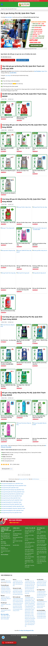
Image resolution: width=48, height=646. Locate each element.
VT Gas (9, 591)
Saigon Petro (44, 71)
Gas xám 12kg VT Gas (28, 590)
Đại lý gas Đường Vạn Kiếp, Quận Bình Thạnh (11, 498)
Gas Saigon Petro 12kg (28, 585)
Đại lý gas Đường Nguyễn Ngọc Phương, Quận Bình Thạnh (13, 485)
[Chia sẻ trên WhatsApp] (19, 475)
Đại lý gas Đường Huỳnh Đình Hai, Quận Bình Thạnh (12, 493)
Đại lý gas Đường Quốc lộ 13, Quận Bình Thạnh (11, 502)
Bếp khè (8, 617)
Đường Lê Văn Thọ (16, 610)
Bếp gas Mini (5, 600)
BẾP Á (2, 615)
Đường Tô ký (17, 606)
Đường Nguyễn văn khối (18, 609)
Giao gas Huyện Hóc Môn (19, 594)
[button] (2, 4)
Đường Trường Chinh (16, 598)
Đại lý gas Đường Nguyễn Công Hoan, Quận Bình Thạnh (13, 508)
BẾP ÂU (5, 615)
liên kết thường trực (35, 479)
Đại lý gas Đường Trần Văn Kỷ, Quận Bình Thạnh (11, 495)
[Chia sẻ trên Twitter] (23, 475)
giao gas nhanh (21, 48)
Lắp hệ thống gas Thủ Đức (29, 597)
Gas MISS (6, 591)
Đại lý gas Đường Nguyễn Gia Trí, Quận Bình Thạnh (12, 483)
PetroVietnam (3, 588)
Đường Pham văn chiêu (19, 601)
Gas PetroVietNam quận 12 (41, 613)
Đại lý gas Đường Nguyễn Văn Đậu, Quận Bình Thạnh (12, 506)
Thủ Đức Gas (3, 592)
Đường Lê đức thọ (16, 603)
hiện (11, 468)
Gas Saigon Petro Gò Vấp (41, 594)
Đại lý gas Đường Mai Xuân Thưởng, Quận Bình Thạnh (12, 491)
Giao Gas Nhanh (4, 554)
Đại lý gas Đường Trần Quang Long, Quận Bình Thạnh (12, 489)
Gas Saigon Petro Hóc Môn (41, 591)
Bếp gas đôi (7, 597)
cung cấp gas (8, 75)
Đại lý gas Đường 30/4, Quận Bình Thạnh (9, 487)
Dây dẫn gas (3, 604)
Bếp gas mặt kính (4, 598)
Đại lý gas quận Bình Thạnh (11, 8)
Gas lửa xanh (14, 48)
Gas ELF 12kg (8, 592)
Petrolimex (7, 586)
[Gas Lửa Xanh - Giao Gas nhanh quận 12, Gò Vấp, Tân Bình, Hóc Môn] (24, 4)
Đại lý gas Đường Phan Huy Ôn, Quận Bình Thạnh (11, 500)
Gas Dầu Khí (8, 588)
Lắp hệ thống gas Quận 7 (30, 606)
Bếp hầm (5, 617)
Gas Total (2, 591)
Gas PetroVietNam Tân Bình (41, 616)
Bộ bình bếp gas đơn (4, 610)
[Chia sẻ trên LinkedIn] (29, 475)
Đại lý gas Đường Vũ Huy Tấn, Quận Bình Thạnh (11, 512)
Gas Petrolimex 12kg (31, 584)
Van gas (7, 604)
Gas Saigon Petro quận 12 (41, 592)
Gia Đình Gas (8, 589)
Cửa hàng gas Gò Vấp (28, 630)
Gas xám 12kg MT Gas (30, 588)
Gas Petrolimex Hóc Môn (41, 601)
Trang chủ (3, 8)
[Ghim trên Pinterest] (27, 475)
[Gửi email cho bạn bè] (25, 475)
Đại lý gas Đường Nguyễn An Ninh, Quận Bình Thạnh (12, 510)
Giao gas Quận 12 (16, 589)
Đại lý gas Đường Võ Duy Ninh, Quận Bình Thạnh (11, 504)
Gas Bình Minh (16, 545)
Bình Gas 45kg (8, 582)
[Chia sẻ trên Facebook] (21, 475)
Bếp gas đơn (3, 597)
